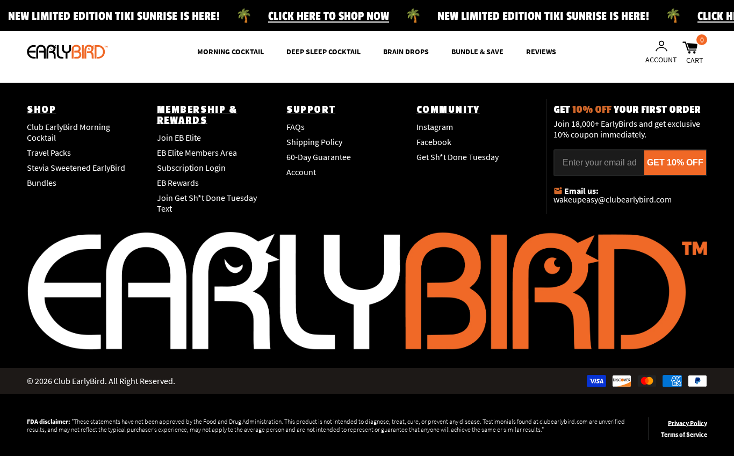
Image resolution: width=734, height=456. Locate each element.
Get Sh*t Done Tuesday (457, 156)
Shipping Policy (314, 141)
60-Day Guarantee (318, 156)
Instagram (434, 126)
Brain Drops (406, 51)
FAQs (295, 126)
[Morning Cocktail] (67, 52)
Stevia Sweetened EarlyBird (76, 167)
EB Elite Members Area (197, 152)
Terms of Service (684, 434)
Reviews (541, 51)
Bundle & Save (477, 51)
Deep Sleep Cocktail (323, 51)
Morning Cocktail (230, 51)
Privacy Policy (687, 423)
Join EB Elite (179, 137)
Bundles (41, 182)
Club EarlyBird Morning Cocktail (68, 132)
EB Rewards (178, 182)
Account (301, 172)
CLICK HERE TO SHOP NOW (328, 16)
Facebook (433, 141)
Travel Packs (49, 152)
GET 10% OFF (675, 162)
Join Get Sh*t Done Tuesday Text (207, 203)
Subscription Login (191, 167)
